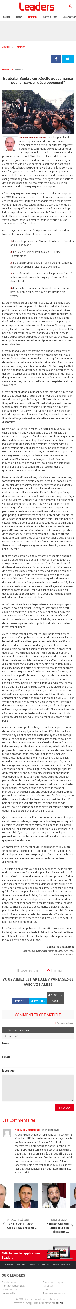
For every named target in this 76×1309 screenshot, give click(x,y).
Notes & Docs (50, 17)
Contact (46, 1289)
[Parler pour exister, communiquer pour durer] (23, 1195)
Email (6, 1057)
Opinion (32, 17)
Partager (56, 59)
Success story (44, 1264)
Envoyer (64, 1108)
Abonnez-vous (56, 998)
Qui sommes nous (9, 1289)
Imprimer (56, 970)
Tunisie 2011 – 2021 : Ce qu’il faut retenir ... (22, 1223)
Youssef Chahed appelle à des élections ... (58, 1225)
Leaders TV (31, 1264)
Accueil (6, 46)
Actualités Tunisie (9, 1282)
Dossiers (21, 1264)
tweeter (68, 59)
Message (8, 1070)
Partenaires (10, 1264)
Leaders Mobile (8, 1293)
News (19, 17)
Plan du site (48, 1285)
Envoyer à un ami (28, 970)
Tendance (65, 1264)
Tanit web (59, 1303)
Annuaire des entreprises (53, 1282)
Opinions (20, 46)
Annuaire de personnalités (13, 1285)
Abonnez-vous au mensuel (54, 1293)
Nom (5, 1043)
